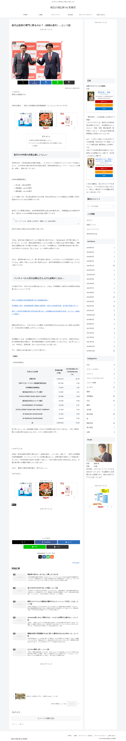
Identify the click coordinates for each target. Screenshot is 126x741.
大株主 (35, 146)
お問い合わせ (111, 735)
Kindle (104, 108)
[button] (69, 82)
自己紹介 (90, 735)
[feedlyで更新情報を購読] (48, 557)
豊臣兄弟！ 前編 (104, 92)
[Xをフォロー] (40, 557)
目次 (43, 136)
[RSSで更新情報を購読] (52, 557)
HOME (69, 735)
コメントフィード (93, 229)
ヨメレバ (106, 94)
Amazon (104, 105)
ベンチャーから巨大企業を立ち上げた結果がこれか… (46, 143)
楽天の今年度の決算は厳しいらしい (41, 140)
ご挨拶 (75, 735)
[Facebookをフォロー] (44, 557)
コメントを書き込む (46, 718)
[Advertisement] (46, 35)
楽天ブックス (104, 101)
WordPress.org (92, 234)
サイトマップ (82, 735)
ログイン (90, 220)
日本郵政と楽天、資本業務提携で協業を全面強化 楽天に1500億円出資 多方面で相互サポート (45, 306)
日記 (15, 504)
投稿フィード (91, 225)
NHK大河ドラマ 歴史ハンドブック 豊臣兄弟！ (104, 160)
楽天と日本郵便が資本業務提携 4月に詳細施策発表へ (30, 300)
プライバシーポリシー (100, 735)
